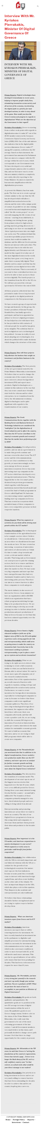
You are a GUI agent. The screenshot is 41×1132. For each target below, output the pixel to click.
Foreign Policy (19, 1120)
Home (8, 1120)
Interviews (16, 1122)
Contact (26, 1122)
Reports (30, 1120)
